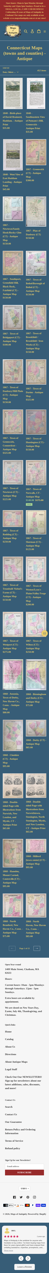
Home (8, 1031)
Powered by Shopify (37, 1214)
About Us (10, 1046)
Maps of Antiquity (19, 1214)
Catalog (9, 1039)
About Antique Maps (16, 1061)
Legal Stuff (11, 1069)
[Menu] (44, 31)
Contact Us (11, 1114)
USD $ (24, 1188)
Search (8, 1106)
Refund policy (12, 1148)
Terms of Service (14, 1140)
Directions (10, 1054)
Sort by (6, 68)
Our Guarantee (13, 1122)
